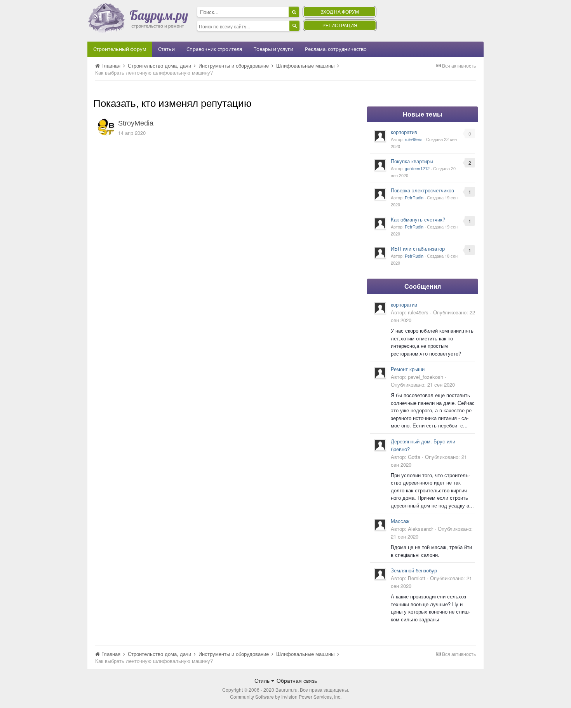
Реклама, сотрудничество (336, 48)
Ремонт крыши (408, 369)
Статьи (166, 48)
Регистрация (339, 25)
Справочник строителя (214, 48)
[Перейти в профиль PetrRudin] (380, 194)
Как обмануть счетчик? (418, 219)
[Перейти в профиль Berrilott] (380, 574)
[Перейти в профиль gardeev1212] (380, 165)
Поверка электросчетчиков (422, 190)
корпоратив (404, 132)
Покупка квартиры (412, 161)
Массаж (400, 521)
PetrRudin (414, 197)
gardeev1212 (417, 168)
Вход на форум (339, 11)
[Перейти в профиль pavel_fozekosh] (380, 372)
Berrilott (416, 578)
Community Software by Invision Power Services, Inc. (285, 696)
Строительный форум (119, 48)
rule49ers (414, 139)
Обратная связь (297, 680)
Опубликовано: (423, 384)
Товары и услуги (273, 48)
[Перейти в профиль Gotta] (380, 445)
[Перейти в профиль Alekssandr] (380, 524)
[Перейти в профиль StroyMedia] (106, 127)
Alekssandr (420, 528)
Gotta (414, 456)
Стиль (262, 680)
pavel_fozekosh (425, 376)
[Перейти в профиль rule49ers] (380, 136)
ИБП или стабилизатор (418, 248)
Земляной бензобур (414, 570)
